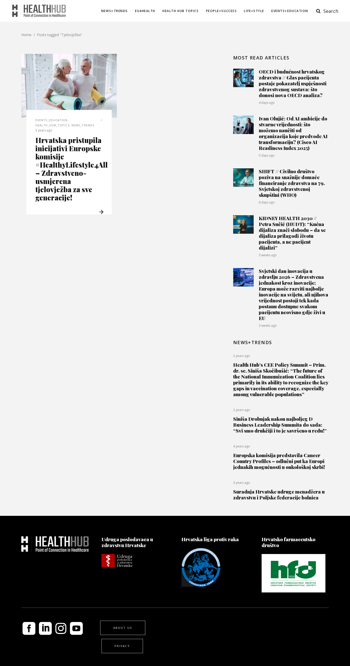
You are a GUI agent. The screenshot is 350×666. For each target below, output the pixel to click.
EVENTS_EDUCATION (51, 120)
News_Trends (82, 125)
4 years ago (241, 446)
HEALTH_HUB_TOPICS (52, 125)
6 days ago (267, 202)
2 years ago (241, 356)
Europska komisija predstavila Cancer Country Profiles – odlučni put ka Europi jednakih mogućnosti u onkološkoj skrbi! (279, 461)
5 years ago (43, 130)
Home (26, 34)
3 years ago (241, 482)
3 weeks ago (268, 255)
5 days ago (267, 155)
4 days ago (267, 102)
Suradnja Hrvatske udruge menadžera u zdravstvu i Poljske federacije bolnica (279, 494)
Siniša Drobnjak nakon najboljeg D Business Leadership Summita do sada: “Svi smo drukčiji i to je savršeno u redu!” (280, 424)
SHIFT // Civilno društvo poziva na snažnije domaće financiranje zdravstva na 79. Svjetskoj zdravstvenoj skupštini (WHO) (292, 183)
